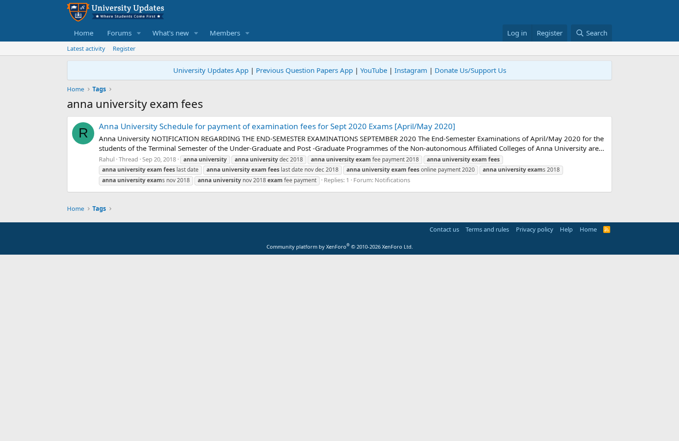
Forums (119, 32)
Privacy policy (534, 229)
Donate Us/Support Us (470, 70)
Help (566, 229)
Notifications (392, 180)
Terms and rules (487, 229)
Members (225, 32)
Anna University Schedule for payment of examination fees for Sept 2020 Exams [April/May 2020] (277, 126)
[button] (139, 33)
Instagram (410, 70)
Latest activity (86, 48)
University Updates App (211, 70)
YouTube (373, 70)
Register (124, 48)
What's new (170, 32)
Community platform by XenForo (340, 246)
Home (83, 32)
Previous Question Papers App (304, 70)
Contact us (444, 229)
